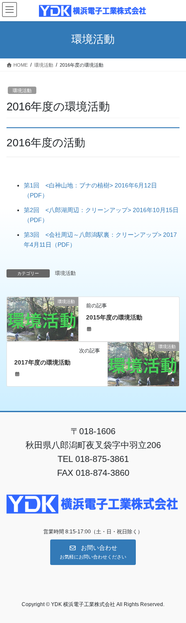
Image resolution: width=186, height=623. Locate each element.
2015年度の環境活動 (114, 317)
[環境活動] (42, 318)
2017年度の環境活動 (42, 362)
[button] (93, 552)
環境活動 (22, 90)
